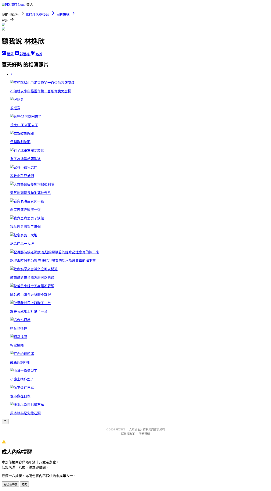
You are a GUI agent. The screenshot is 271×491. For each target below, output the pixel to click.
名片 (39, 54)
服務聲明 (144, 433)
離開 (24, 484)
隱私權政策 (128, 433)
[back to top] (5, 421)
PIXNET (120, 429)
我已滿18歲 (10, 484)
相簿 (10, 54)
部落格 (24, 54)
